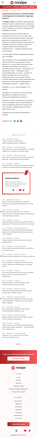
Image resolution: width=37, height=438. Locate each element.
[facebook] (10, 190)
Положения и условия (18, 392)
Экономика (24, 7)
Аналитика (18, 412)
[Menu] (34, 2)
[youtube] (20, 190)
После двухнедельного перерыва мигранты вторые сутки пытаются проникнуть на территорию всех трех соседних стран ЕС (17, 264)
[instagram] (16, 190)
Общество (32, 7)
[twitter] (13, 190)
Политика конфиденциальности (18, 389)
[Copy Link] (21, 121)
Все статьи (18, 418)
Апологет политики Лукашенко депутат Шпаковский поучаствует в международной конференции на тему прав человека (17, 203)
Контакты (18, 383)
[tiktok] (23, 190)
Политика (16, 7)
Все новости (7, 7)
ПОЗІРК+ (18, 380)
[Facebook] (18, 121)
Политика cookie (19, 386)
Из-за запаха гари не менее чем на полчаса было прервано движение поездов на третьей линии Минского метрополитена (18, 274)
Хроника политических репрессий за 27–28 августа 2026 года (18, 256)
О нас (18, 377)
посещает (12, 87)
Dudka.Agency (22, 435)
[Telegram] (14, 121)
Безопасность (18, 415)
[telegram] (6, 190)
